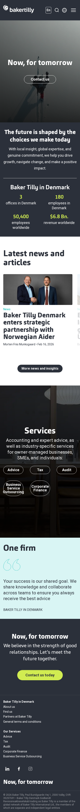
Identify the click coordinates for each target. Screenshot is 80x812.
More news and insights (40, 368)
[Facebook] (19, 769)
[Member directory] (64, 10)
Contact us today (40, 675)
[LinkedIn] (7, 769)
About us (9, 706)
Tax (5, 741)
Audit (6, 746)
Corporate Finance (15, 751)
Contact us (40, 79)
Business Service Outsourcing (22, 756)
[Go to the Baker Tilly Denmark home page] (18, 10)
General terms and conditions (22, 721)
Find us (7, 711)
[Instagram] (30, 769)
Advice (7, 736)
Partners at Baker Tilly (17, 716)
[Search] (56, 10)
